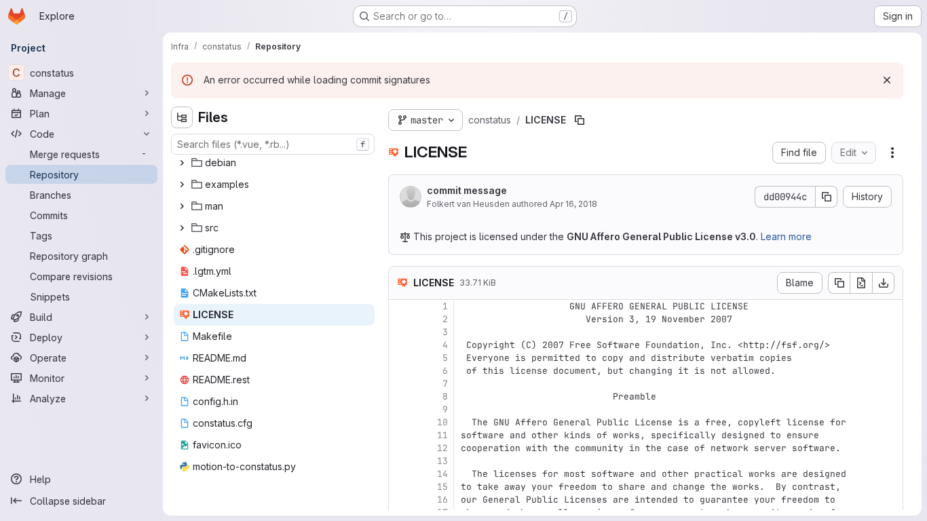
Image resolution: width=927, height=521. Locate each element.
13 (442, 461)
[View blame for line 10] (400, 422)
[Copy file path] (579, 120)
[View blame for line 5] (400, 357)
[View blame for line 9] (400, 409)
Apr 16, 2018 (573, 204)
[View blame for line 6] (400, 370)
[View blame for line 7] (400, 383)
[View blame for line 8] (400, 396)
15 (442, 487)
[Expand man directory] (182, 206)
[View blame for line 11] (400, 435)
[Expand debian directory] (182, 163)
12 (442, 448)
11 (442, 435)
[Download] (883, 283)
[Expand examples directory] (182, 184)
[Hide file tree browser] (182, 117)
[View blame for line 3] (400, 332)
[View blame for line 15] (400, 486)
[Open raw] (861, 283)
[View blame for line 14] (400, 473)
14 (442, 474)
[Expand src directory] (182, 228)
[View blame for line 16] (400, 499)
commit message (467, 190)
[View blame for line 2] (400, 319)
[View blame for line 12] (400, 448)
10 (442, 422)
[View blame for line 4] (400, 345)
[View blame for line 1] (400, 306)
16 (442, 499)
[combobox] (273, 144)
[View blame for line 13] (400, 461)
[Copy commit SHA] (826, 197)
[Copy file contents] (839, 283)
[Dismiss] (887, 80)
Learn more (786, 236)
